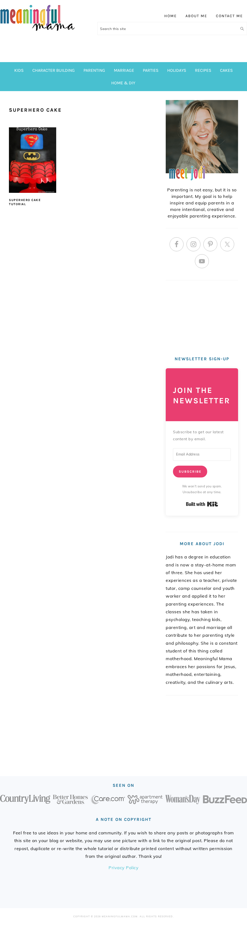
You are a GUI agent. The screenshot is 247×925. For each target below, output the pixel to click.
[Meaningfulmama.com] (37, 31)
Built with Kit (202, 504)
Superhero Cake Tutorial (25, 202)
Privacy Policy (123, 867)
